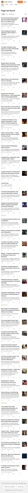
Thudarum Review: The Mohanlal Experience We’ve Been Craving (10, 172)
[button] (2, 4)
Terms (16, 483)
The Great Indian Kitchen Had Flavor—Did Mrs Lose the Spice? (10, 321)
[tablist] (8, 14)
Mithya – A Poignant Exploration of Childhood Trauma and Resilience (10, 255)
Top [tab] (7, 14)
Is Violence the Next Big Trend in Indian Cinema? (10, 466)
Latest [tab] (3, 14)
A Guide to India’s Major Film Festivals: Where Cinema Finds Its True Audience (10, 333)
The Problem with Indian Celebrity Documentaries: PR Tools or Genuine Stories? (9, 408)
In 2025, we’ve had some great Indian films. (10, 125)
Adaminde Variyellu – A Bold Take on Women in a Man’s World (10, 370)
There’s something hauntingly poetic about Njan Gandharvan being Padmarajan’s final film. (9, 246)
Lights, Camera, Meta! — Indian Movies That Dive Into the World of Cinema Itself (10, 134)
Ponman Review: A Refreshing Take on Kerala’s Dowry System (10, 393)
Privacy (12, 483)
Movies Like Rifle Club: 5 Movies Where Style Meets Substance (10, 420)
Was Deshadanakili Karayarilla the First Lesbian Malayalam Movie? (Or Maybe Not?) (9, 19)
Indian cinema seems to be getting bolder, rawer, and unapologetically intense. (9, 469)
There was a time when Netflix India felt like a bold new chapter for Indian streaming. (10, 83)
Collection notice (22, 483)
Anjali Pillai (9, 39)
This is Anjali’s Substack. (6, 185)
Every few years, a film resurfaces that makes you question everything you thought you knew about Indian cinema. (10, 68)
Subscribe (20, 2)
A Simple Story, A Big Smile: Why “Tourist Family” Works (10, 158)
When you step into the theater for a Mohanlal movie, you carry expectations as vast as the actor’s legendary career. (10, 175)
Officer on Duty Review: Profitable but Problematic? (10, 231)
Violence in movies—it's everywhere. (9, 313)
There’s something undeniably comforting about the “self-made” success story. (9, 52)
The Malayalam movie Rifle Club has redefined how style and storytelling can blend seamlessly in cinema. (10, 423)
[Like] (2, 188)
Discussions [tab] (11, 14)
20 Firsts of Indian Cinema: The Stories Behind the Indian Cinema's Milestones (10, 358)
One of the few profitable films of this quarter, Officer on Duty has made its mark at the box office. (10, 234)
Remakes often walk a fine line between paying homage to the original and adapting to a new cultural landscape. (10, 324)
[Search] (25, 14)
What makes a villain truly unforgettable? (10, 447)
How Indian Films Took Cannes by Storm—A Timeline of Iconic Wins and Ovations (10, 108)
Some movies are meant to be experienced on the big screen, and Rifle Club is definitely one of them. (10, 458)
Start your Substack (10, 486)
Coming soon (5, 183)
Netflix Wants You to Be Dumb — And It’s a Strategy (10, 80)
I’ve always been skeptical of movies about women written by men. (9, 373)
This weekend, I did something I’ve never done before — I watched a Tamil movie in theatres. (10, 161)
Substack (7, 490)
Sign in (25, 2)
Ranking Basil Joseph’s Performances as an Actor (8, 381)
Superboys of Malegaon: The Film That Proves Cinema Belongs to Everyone (10, 294)
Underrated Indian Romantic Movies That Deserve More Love (10, 345)
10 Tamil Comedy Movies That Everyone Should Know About (9, 192)
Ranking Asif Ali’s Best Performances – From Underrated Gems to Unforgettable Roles (10, 95)
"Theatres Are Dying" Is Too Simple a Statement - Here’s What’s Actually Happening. (9, 121)
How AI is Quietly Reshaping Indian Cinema (9, 146)
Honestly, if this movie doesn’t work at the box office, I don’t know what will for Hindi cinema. (10, 298)
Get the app (20, 486)
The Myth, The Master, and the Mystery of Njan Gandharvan (9, 242)
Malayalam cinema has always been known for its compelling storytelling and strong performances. (10, 223)
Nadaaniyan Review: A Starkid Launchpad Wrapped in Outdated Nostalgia (10, 281)
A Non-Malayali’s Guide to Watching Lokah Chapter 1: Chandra (9, 32)
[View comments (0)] (8, 41)
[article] (14, 23)
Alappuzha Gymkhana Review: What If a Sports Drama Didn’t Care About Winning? (9, 204)
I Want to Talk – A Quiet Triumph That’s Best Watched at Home (10, 432)
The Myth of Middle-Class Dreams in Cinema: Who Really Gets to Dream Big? (10, 48)
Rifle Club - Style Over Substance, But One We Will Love (10, 455)
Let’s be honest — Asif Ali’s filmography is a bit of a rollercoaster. (10, 99)
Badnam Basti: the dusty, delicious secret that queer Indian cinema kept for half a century (10, 64)
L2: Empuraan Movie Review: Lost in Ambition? (10, 219)
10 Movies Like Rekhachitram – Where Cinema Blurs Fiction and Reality (10, 268)
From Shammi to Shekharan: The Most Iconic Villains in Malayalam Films (10, 444)
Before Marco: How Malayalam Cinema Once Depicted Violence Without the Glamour (10, 310)
